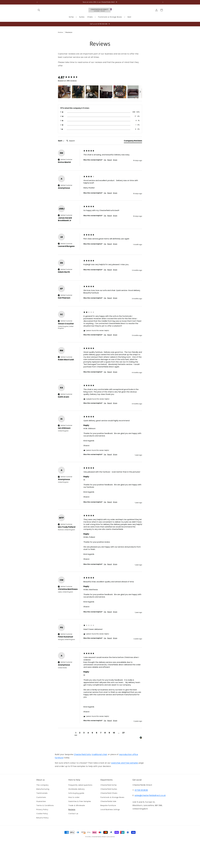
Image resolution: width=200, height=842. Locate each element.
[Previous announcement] (37, 2)
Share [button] (115, 160)
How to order (74, 797)
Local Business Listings (110, 809)
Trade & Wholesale (76, 805)
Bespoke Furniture (108, 805)
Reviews (71, 809)
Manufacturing (42, 789)
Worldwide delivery (76, 789)
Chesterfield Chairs (108, 793)
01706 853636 (141, 790)
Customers (41, 797)
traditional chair (99, 754)
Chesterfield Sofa (82, 754)
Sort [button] (60, 141)
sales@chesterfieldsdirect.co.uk (150, 795)
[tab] (133, 141)
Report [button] (109, 160)
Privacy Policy (42, 809)
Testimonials (41, 793)
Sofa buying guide (76, 793)
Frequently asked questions (80, 785)
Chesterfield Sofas (108, 785)
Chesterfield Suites (108, 789)
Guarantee (41, 801)
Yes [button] (105, 160)
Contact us (73, 813)
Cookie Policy (42, 813)
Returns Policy (42, 818)
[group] (70, 77)
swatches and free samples (124, 763)
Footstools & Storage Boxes (112, 797)
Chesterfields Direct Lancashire (103, 837)
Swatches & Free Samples (79, 801)
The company (42, 785)
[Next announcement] (162, 2)
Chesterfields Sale (108, 801)
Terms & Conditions (45, 805)
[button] (38, 10)
